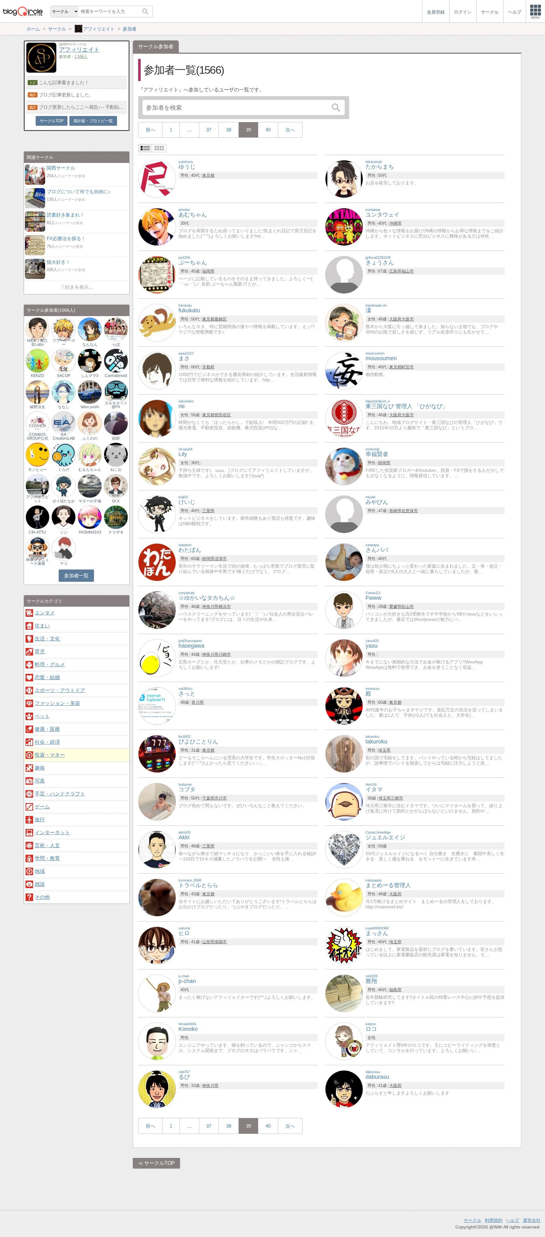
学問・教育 (47, 858)
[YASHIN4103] (90, 517)
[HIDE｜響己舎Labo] (38, 329)
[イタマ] (344, 801)
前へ (150, 129)
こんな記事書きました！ (64, 82)
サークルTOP (159, 1163)
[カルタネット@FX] (116, 391)
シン (63, 532)
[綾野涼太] (38, 391)
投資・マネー (50, 755)
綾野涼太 (37, 407)
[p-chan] (157, 993)
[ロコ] (344, 1040)
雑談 (40, 884)
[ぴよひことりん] (157, 753)
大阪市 (407, 319)
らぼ (116, 344)
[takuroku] (344, 753)
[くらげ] (63, 454)
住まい (42, 625)
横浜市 (225, 606)
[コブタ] (157, 801)
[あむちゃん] (157, 226)
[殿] (344, 705)
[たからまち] (344, 178)
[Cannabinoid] (116, 360)
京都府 (208, 367)
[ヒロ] (157, 945)
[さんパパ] (344, 561)
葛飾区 (220, 319)
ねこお (116, 469)
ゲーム (42, 806)
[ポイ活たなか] (63, 485)
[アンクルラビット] (38, 485)
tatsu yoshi (90, 407)
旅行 (40, 819)
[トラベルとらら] (157, 897)
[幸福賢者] (344, 466)
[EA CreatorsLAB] (63, 423)
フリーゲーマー (63, 342)
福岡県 (208, 271)
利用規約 (493, 1220)
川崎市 (225, 654)
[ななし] (63, 391)
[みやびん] (344, 514)
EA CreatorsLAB (64, 436)
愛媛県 (395, 606)
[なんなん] (90, 329)
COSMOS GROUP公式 (37, 436)
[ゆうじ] (157, 178)
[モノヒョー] (38, 454)
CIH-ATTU (37, 532)
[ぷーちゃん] (157, 274)
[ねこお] (116, 454)
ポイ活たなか (63, 501)
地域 (40, 871)
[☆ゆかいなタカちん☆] (157, 609)
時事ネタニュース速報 (37, 561)
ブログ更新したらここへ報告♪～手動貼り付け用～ (83, 107)
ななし (63, 407)
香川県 (197, 702)
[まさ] (157, 370)
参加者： (73, 56)
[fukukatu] (157, 322)
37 (208, 129)
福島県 (395, 989)
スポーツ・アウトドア (60, 690)
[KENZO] (38, 360)
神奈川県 (210, 606)
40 (268, 129)
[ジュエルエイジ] (344, 849)
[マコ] (63, 548)
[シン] (63, 517)
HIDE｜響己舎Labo (37, 342)
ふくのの (89, 438)
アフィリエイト (79, 49)
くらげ (63, 469)
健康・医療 (47, 729)
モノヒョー (37, 469)
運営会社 (532, 1220)
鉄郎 (116, 438)
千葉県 (208, 798)
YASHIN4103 (90, 532)
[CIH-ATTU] (38, 517)
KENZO (37, 376)
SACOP (63, 376)
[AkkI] (157, 849)
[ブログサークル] (22, 11)
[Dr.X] (116, 485)
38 (228, 129)
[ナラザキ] (116, 517)
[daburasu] (344, 1088)
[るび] (157, 1088)
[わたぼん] (157, 561)
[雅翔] (344, 993)
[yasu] (344, 657)
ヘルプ (512, 1220)
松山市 (407, 606)
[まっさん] (344, 945)
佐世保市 (409, 510)
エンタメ (45, 613)
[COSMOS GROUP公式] (38, 423)
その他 (42, 897)
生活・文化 (47, 638)
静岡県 (384, 462)
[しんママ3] (90, 360)
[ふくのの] (90, 423)
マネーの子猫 (90, 501)
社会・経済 (47, 742)
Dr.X (116, 501)
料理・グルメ (50, 664)
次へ (290, 129)
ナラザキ (116, 532)
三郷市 (397, 798)
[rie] (157, 418)
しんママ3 (89, 376)
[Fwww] (344, 609)
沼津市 (220, 558)
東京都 (208, 175)
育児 (40, 651)
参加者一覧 (76, 575)
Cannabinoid (116, 376)
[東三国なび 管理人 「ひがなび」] (344, 418)
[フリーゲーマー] (63, 329)
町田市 (407, 367)
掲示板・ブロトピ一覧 (93, 120)
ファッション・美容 (57, 703)
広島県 (395, 271)
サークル (472, 1220)
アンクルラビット (37, 499)
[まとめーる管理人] (344, 897)
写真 (40, 780)
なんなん (89, 344)
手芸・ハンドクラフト (60, 793)
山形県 (208, 941)
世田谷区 (222, 415)
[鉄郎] (116, 423)
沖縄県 (395, 223)
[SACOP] (63, 360)
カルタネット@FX (116, 405)
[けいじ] (157, 514)
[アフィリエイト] (41, 71)
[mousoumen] (344, 370)
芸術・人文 (47, 845)
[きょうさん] (344, 274)
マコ (63, 563)
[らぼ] (116, 329)
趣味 (40, 768)
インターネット (52, 832)
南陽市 (220, 941)
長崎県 (395, 510)
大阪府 (395, 319)
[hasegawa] (157, 657)
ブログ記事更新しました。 (66, 94)
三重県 (208, 510)
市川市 (220, 798)
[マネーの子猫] (90, 485)
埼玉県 (384, 750)
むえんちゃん (90, 469)
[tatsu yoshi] (90, 391)
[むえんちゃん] (90, 454)
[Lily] (157, 466)
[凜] (344, 322)
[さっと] (157, 705)
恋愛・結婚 (47, 677)
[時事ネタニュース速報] (38, 548)
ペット (42, 716)
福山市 (407, 271)
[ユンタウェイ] (344, 226)
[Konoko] (157, 1040)
